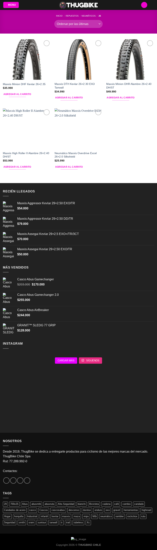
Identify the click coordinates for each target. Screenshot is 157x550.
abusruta (49, 504)
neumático (106, 516)
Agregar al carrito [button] (17, 94)
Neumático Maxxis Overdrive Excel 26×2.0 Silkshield (76, 155)
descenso (74, 510)
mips (86, 516)
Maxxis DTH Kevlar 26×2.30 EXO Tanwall (75, 85)
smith (22, 522)
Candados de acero (14, 510)
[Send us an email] (20, 480)
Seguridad (9, 522)
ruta (143, 516)
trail (68, 522)
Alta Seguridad (66, 504)
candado (139, 504)
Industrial (32, 516)
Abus (25, 504)
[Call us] (27, 480)
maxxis (66, 516)
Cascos (43, 510)
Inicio (59, 16)
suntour (42, 522)
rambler (119, 516)
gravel (116, 510)
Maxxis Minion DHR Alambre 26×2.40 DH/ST (128, 85)
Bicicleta (94, 504)
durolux (87, 510)
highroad (146, 510)
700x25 (14, 504)
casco (32, 510)
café (116, 504)
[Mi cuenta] (144, 5)
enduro (98, 510)
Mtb (94, 516)
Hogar (7, 516)
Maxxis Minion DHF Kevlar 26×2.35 (24, 84)
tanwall (53, 522)
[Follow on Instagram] (13, 480)
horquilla (18, 516)
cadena (106, 504)
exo (108, 510)
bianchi (82, 504)
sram (31, 522)
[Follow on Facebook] (6, 480)
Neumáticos (89, 16)
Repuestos (72, 16)
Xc (88, 522)
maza (77, 516)
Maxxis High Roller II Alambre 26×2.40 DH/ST (26, 155)
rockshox (132, 516)
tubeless (78, 522)
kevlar (55, 516)
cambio (127, 504)
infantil (44, 516)
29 (5, 504)
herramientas (131, 510)
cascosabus (58, 510)
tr (61, 522)
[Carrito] (152, 5)
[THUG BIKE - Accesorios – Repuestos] (78, 5)
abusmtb (36, 504)
